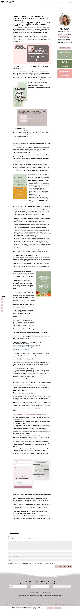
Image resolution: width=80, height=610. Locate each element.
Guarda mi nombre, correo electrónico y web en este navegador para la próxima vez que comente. (32, 563)
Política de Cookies (30, 604)
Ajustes (64, 608)
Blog (67, 2)
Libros (56, 2)
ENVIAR (23, 487)
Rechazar (57, 608)
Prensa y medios (5, 604)
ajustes (42, 608)
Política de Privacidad (20, 604)
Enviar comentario (64, 566)
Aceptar (50, 608)
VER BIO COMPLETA (65, 47)
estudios (17, 335)
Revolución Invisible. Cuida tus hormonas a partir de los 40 (27, 414)
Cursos (62, 2)
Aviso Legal (12, 604)
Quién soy (45, 2)
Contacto (51, 2)
